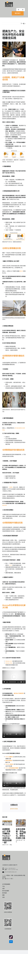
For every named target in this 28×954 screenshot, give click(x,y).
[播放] (4, 682)
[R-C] (11, 941)
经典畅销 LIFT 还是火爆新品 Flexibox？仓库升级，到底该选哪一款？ (7, 836)
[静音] (21, 682)
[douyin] (11, 936)
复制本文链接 (14, 808)
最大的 (21, 271)
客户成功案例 (5, 890)
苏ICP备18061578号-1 (7, 878)
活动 (3, 897)
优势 (3, 888)
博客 (3, 895)
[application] (14, 677)
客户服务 (4, 893)
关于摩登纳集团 (6, 884)
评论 (11, 844)
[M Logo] (9, 2)
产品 (3, 886)
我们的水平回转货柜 (19, 693)
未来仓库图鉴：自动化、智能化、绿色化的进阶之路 (20, 833)
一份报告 (10, 487)
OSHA (10, 565)
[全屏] (23, 682)
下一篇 (22, 23)
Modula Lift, (8, 661)
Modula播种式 (9, 756)
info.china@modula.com (11, 872)
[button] (14, 677)
